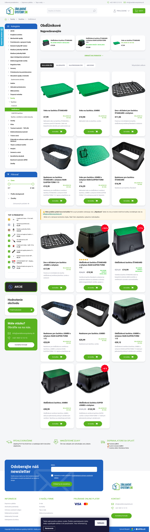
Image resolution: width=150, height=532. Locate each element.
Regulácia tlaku (15, 64)
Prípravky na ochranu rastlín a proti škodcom (21, 140)
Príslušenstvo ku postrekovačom (20, 72)
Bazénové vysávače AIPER (18, 160)
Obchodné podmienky (11, 506)
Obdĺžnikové (15, 109)
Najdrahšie (60, 65)
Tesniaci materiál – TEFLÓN (19, 128)
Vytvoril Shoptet (124, 529)
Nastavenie (49, 528)
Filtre (12, 124)
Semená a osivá (15, 152)
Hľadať (94, 11)
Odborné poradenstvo (12, 2)
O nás (41, 503)
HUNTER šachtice (17, 113)
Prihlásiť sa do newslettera (61, 484)
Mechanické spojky (16, 38)
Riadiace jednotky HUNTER (19, 49)
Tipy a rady (39, 2)
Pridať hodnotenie (15, 310)
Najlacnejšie (47, 65)
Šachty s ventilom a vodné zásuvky (22, 117)
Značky (12, 163)
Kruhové (14, 106)
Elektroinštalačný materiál (19, 132)
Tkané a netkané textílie (18, 145)
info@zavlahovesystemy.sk (23, 333)
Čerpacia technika (16, 94)
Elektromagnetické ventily (18, 61)
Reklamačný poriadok (11, 513)
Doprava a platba (27, 2)
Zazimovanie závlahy (17, 79)
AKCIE (12, 31)
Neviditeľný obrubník (17, 156)
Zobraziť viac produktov (93, 55)
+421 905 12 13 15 (19, 338)
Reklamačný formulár (11, 516)
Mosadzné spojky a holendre (19, 76)
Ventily (12, 121)
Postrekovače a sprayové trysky (20, 42)
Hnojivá (12, 148)
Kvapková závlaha (16, 34)
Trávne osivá (14, 135)
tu (86, 523)
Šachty (12, 98)
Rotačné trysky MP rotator (18, 46)
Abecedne (90, 65)
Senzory (13, 68)
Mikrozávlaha (14, 91)
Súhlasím (100, 523)
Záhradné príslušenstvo (18, 87)
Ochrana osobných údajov (13, 510)
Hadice (12, 83)
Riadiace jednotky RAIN (18, 53)
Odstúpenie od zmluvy (12, 519)
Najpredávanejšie (76, 65)
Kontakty (42, 506)
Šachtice (13, 102)
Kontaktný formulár (21, 345)
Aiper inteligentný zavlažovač (20, 57)
